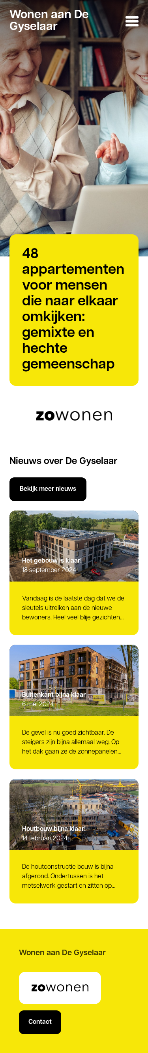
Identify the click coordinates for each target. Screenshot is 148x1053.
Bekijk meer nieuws (48, 489)
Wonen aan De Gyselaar (49, 21)
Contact (40, 1022)
